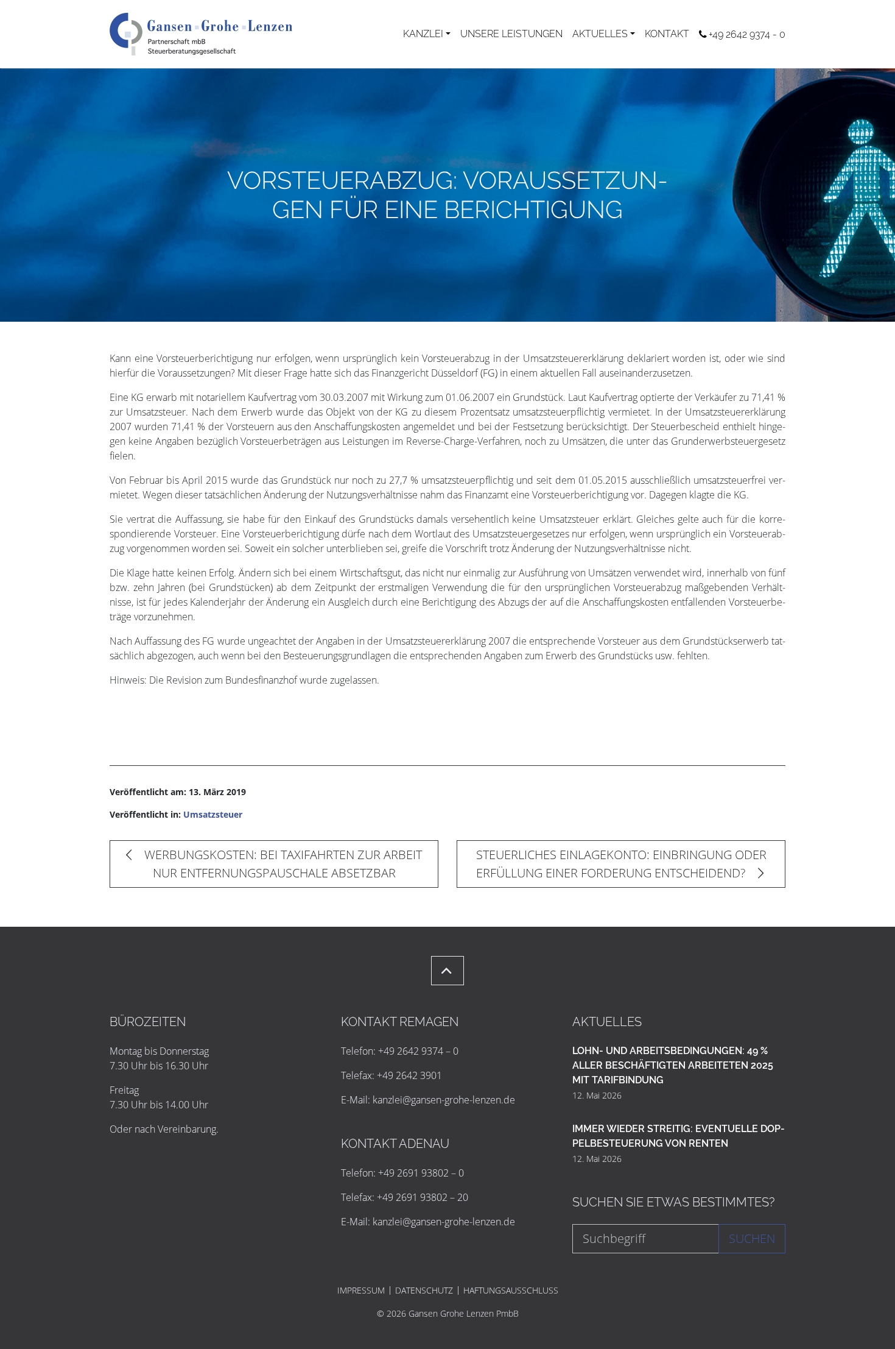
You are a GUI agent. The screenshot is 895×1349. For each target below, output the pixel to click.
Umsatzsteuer (212, 814)
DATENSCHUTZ (424, 1290)
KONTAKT (667, 34)
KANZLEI (423, 34)
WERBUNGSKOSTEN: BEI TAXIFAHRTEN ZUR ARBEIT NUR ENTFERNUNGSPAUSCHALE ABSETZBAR (281, 863)
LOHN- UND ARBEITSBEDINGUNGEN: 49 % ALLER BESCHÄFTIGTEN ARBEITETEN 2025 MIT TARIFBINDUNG (672, 1065)
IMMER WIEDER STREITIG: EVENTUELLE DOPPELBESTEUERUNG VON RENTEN (678, 1136)
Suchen (752, 1238)
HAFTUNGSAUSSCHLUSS (510, 1290)
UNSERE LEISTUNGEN (511, 34)
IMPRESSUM (361, 1290)
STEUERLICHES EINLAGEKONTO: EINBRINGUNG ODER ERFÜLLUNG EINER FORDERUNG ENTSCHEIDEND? (621, 863)
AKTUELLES (600, 34)
